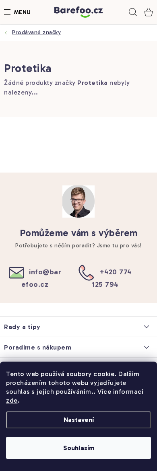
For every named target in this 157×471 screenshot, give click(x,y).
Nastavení (79, 420)
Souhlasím (78, 448)
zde (12, 400)
